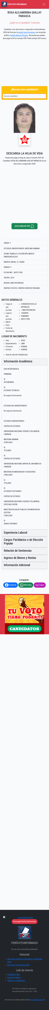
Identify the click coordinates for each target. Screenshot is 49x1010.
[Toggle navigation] (44, 4)
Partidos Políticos (14, 977)
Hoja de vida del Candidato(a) (17, 355)
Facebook (12, 585)
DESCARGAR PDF (23, 226)
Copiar (41, 585)
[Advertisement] (24, 63)
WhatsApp (27, 585)
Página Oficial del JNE (37, 1000)
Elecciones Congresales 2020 (18, 965)
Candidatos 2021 (13, 974)
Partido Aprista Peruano (19, 35)
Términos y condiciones (16, 980)
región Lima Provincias (26, 32)
